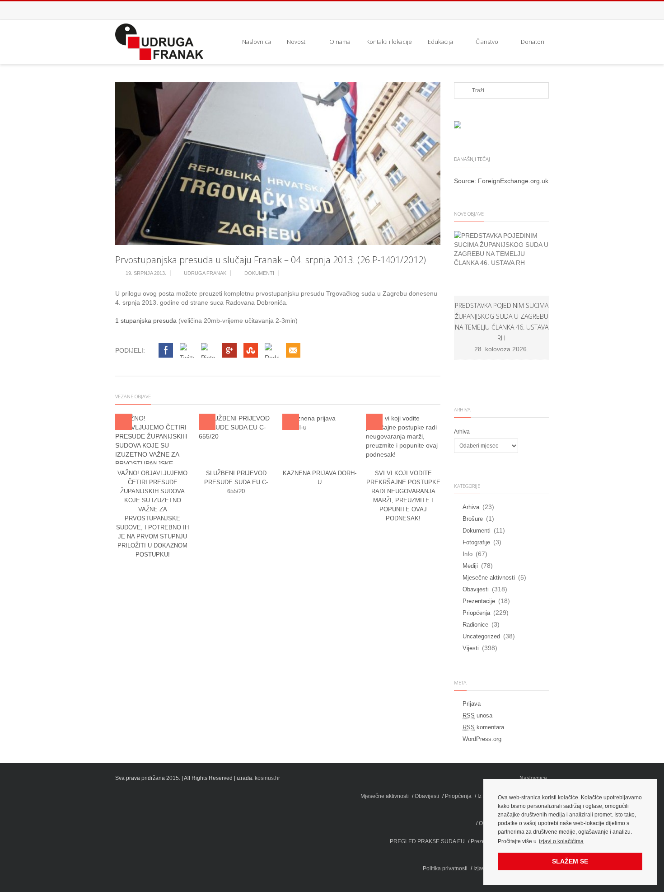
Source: (466, 180)
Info (467, 554)
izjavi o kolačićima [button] (561, 841)
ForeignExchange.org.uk (513, 180)
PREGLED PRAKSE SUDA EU (427, 841)
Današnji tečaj (472, 159)
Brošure (473, 518)
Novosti (297, 42)
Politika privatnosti (445, 868)
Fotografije (476, 542)
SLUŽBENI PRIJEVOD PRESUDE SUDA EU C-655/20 (236, 482)
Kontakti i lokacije (389, 42)
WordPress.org (482, 739)
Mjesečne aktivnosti (489, 577)
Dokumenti (259, 273)
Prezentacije (479, 601)
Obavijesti (476, 589)
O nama (340, 42)
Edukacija (440, 42)
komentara (483, 727)
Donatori (532, 42)
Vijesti (471, 648)
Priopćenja (476, 612)
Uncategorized (481, 636)
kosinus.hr (267, 778)
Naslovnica (256, 42)
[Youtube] (540, 10)
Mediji (470, 565)
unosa (477, 715)
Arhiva (462, 432)
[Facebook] (522, 10)
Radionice (475, 624)
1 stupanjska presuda (146, 320)
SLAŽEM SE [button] (570, 861)
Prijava (472, 703)
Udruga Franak (205, 273)
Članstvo (487, 42)
